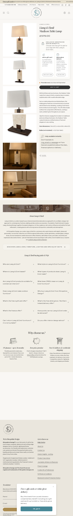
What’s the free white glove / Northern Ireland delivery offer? (52, 302)
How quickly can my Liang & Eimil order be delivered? (52, 312)
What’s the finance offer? (12, 311)
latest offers (31, 355)
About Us (40, 446)
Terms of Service (7, 514)
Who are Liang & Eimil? (11, 264)
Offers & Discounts (48, 4)
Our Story (57, 4)
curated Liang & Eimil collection (37, 239)
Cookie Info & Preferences (46, 470)
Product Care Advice (44, 458)
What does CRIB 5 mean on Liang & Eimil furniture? (51, 283)
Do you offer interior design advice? (51, 320)
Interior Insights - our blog (45, 454)
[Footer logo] (8, 429)
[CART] (69, 12)
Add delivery (61, 74)
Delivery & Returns (14, 4)
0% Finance (24, 4)
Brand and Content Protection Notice (49, 478)
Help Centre (33, 4)
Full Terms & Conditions (45, 474)
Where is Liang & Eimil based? (14, 271)
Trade (39, 4)
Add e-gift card (47, 74)
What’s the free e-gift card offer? (15, 301)
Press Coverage (43, 466)
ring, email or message (49, 142)
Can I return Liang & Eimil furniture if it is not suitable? (17, 322)
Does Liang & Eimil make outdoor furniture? (15, 292)
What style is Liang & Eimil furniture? (52, 264)
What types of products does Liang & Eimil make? (52, 273)
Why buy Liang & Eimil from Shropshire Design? (52, 292)
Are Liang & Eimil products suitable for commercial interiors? (17, 283)
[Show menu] (4, 13)
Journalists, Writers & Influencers (48, 462)
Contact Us (41, 450)
